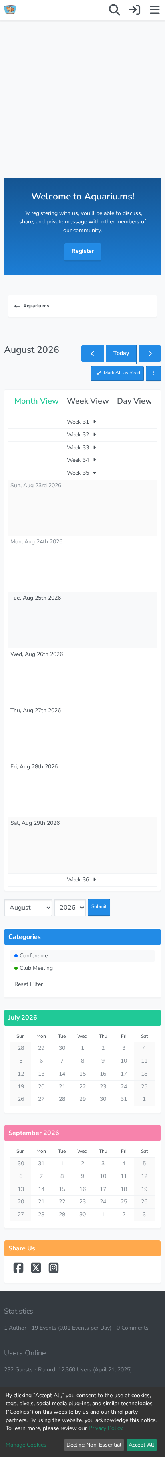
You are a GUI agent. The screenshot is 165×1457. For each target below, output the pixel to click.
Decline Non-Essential (93, 1445)
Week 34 (79, 460)
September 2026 (33, 1133)
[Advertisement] (82, 107)
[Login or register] (135, 10)
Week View (88, 401)
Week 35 (79, 473)
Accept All (141, 1445)
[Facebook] (19, 1271)
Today (121, 353)
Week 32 (79, 435)
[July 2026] (92, 353)
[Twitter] (37, 1271)
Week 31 (79, 422)
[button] (153, 373)
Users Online (25, 1353)
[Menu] (155, 10)
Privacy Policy (105, 1428)
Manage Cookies (26, 1445)
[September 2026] (150, 353)
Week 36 (79, 879)
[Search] (115, 10)
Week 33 (79, 447)
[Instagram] (54, 1271)
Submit (99, 906)
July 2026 (22, 1017)
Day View (134, 401)
